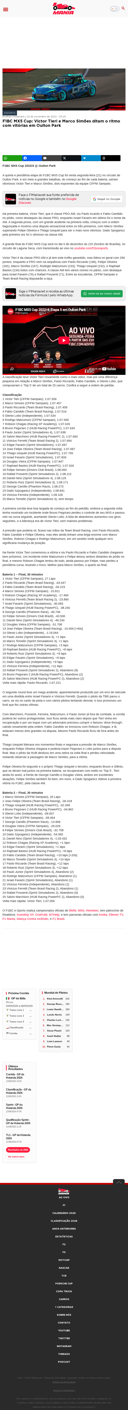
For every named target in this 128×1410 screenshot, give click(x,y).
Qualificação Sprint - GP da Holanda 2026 (18, 1121)
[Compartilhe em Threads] (110, 158)
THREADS (64, 1354)
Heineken (92, 910)
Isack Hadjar (54, 1036)
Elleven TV (116, 914)
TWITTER (64, 1338)
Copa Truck (64, 1291)
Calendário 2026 (64, 1213)
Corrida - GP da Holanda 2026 (15, 1076)
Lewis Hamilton (55, 1009)
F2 (64, 1244)
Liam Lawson (54, 1041)
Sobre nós (64, 1315)
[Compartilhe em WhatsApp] (12, 158)
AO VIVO (64, 1197)
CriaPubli (41, 914)
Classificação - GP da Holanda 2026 (18, 1091)
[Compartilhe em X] (71, 158)
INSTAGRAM (64, 1346)
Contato (64, 1323)
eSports (9, 113)
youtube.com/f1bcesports (91, 248)
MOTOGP (64, 1260)
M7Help (54, 914)
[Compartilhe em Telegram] (91, 158)
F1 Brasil (58, 919)
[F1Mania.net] (64, 8)
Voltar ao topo (119, 1183)
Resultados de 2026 (18, 1150)
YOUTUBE (64, 1331)
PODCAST (64, 1362)
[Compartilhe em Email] (52, 158)
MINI (81, 910)
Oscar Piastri (54, 1030)
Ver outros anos (16, 1156)
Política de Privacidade (64, 1382)
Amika (103, 914)
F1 (64, 1205)
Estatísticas (64, 1237)
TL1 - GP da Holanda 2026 (18, 1137)
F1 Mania (8, 919)
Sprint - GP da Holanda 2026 (14, 1106)
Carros (64, 1299)
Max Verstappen (56, 1025)
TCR (64, 1276)
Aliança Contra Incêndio (32, 919)
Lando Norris (54, 1014)
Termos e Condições (64, 1390)
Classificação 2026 (64, 1221)
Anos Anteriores (64, 1229)
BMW (72, 910)
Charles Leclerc (55, 1020)
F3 (64, 1252)
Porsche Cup (64, 1284)
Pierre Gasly (54, 1046)
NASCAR (64, 1268)
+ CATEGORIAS (64, 1307)
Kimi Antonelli (55, 998)
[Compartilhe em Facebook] (32, 158)
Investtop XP (25, 914)
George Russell (55, 1004)
